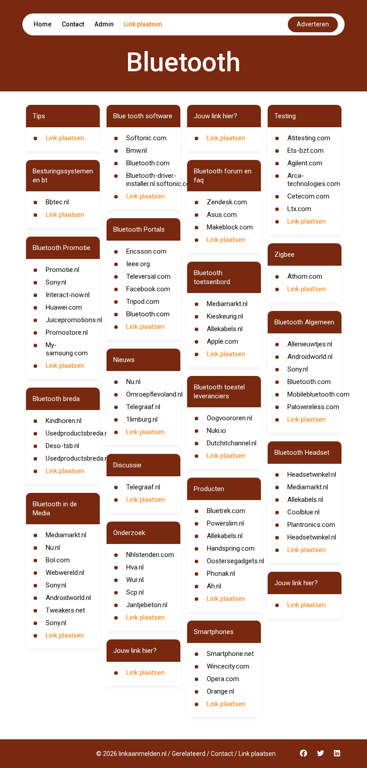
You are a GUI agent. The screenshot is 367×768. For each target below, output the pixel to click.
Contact (73, 24)
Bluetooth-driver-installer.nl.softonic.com (161, 180)
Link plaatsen (143, 24)
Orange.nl (220, 691)
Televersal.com (148, 276)
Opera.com (223, 679)
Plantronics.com (311, 525)
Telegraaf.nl (143, 407)
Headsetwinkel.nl (311, 474)
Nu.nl (53, 548)
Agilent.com (304, 163)
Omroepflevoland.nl (154, 394)
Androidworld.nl (68, 598)
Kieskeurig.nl (225, 316)
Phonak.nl (221, 574)
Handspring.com (231, 548)
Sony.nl (56, 282)
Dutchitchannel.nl (231, 443)
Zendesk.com (227, 202)
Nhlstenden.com (150, 555)
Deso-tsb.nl (62, 446)
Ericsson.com (146, 251)
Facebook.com (148, 289)
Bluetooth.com (148, 163)
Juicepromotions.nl (74, 320)
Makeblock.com (230, 227)
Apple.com (222, 341)
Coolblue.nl (303, 512)
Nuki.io (216, 431)
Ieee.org (138, 264)
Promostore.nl (67, 332)
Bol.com (58, 560)
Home (42, 24)
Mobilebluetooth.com (318, 394)
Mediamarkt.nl (66, 535)
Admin (104, 24)
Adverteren (313, 24)
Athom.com (304, 276)
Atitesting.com (308, 138)
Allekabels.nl (225, 329)
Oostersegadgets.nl (235, 561)
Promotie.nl (62, 270)
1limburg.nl (142, 419)
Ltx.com (299, 209)
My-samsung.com (67, 349)
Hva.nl (135, 567)
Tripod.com (142, 302)
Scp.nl (135, 592)
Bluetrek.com (226, 511)
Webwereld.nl (65, 573)
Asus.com (222, 215)
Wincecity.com (228, 666)
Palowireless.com (313, 407)
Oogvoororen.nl (229, 418)
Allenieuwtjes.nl (309, 344)
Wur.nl (135, 580)
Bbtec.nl (57, 202)
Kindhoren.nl (63, 421)
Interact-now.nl (68, 295)
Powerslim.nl (225, 523)
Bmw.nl (136, 151)
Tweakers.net (65, 610)
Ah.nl (214, 586)
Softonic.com (146, 138)
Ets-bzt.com (305, 151)
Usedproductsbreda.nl (78, 433)
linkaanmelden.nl (142, 753)
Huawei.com (64, 307)
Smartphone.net (230, 654)
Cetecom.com (308, 196)
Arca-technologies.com (313, 180)
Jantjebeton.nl (146, 605)
